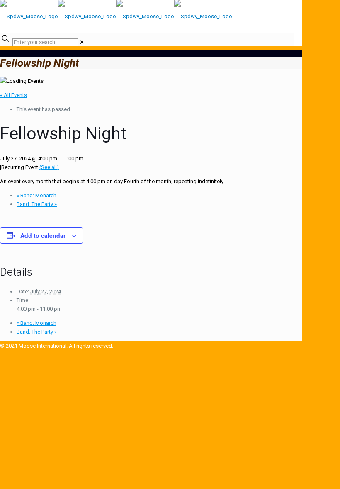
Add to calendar (43, 235)
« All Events (13, 95)
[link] (82, 42)
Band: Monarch (36, 195)
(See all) (49, 167)
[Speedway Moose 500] (116, 16)
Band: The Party (37, 204)
